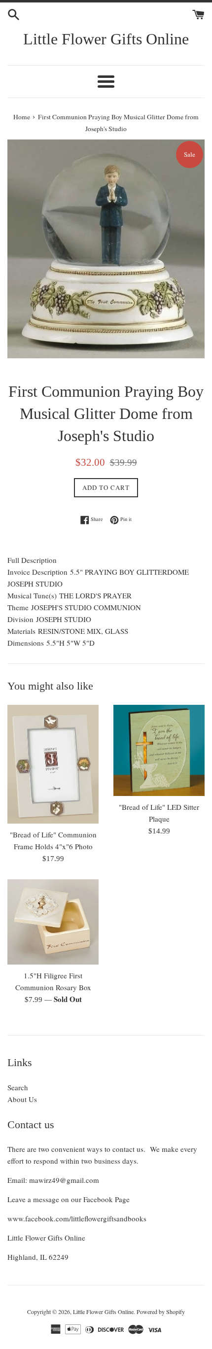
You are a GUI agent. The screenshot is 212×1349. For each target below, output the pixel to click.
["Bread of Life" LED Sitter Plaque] (159, 750)
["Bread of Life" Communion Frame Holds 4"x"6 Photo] (53, 764)
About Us (22, 1099)
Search (17, 1087)
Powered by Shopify (161, 1311)
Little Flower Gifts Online (106, 39)
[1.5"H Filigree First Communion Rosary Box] (53, 922)
